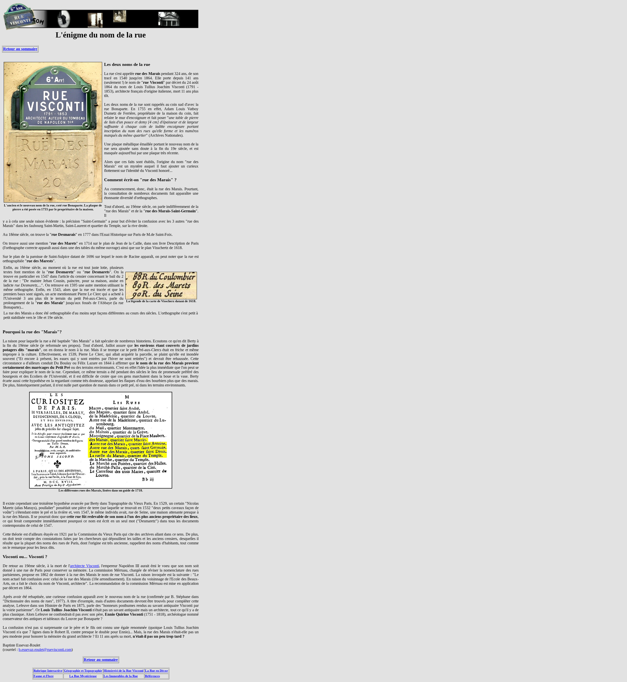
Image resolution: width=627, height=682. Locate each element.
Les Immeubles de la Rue (121, 676)
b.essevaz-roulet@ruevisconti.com (45, 649)
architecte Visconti (84, 566)
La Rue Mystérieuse (83, 676)
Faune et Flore (44, 676)
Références (152, 676)
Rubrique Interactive (48, 670)
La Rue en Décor (156, 670)
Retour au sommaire (20, 49)
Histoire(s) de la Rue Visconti (124, 670)
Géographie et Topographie (83, 670)
